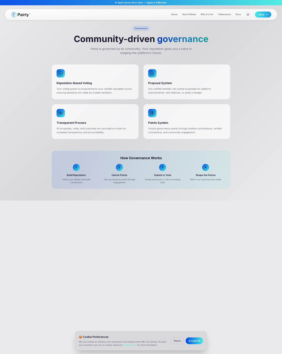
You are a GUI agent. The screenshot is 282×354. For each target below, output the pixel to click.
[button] (141, 2)
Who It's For (207, 14)
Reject (177, 340)
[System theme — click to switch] (248, 14)
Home (174, 14)
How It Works (189, 14)
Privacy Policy (130, 345)
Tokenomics (224, 14)
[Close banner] (278, 2)
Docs (238, 14)
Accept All (194, 340)
